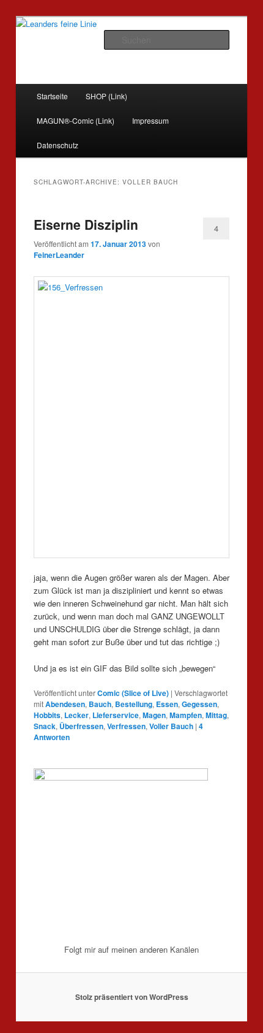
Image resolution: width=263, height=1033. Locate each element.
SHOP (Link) (106, 96)
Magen (154, 715)
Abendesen (65, 703)
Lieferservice (115, 715)
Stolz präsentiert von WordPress (131, 996)
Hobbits (47, 715)
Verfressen (126, 726)
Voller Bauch (171, 726)
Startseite (52, 96)
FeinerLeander (59, 254)
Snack (45, 726)
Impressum (150, 120)
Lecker (76, 715)
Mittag (216, 715)
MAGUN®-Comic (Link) (75, 120)
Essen (167, 703)
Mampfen (185, 715)
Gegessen (199, 703)
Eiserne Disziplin (86, 224)
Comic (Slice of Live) (133, 692)
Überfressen (81, 726)
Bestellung (133, 703)
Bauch (100, 703)
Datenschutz (57, 145)
